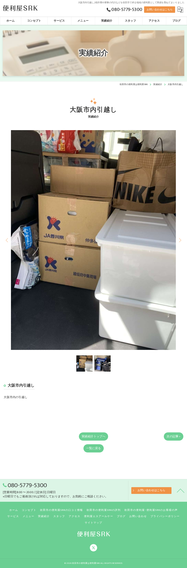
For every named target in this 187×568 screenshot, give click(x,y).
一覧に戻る (93, 448)
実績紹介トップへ (93, 436)
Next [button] (179, 240)
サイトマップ (93, 523)
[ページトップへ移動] (180, 490)
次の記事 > (173, 436)
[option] (93, 240)
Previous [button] (7, 240)
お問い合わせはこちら (160, 9)
